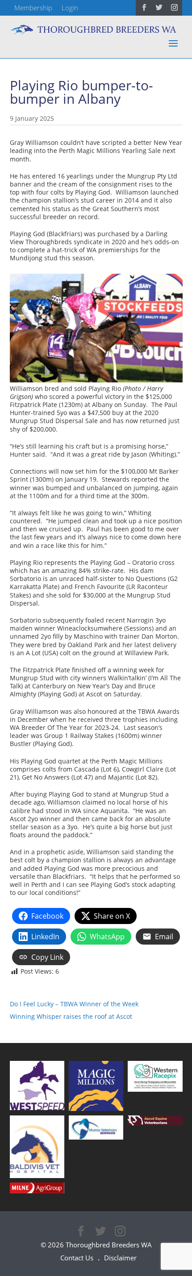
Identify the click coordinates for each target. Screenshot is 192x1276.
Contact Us (76, 1257)
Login (70, 7)
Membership (33, 7)
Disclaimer (120, 1257)
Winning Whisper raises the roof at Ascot (71, 1016)
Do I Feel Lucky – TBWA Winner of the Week (74, 1004)
